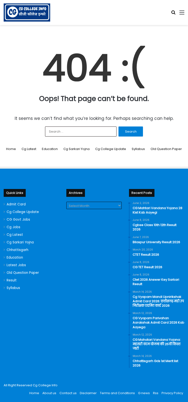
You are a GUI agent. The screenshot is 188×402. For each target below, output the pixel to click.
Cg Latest (29, 149)
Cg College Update (110, 149)
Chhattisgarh (17, 250)
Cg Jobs (13, 227)
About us (49, 393)
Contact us (68, 393)
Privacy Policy (172, 393)
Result (12, 280)
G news (144, 393)
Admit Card (16, 204)
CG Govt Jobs (18, 219)
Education (50, 149)
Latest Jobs (16, 265)
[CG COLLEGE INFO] (27, 12)
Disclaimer (88, 393)
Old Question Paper (166, 149)
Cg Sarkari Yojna (76, 149)
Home (11, 149)
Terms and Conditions (117, 393)
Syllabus (138, 149)
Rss (155, 393)
